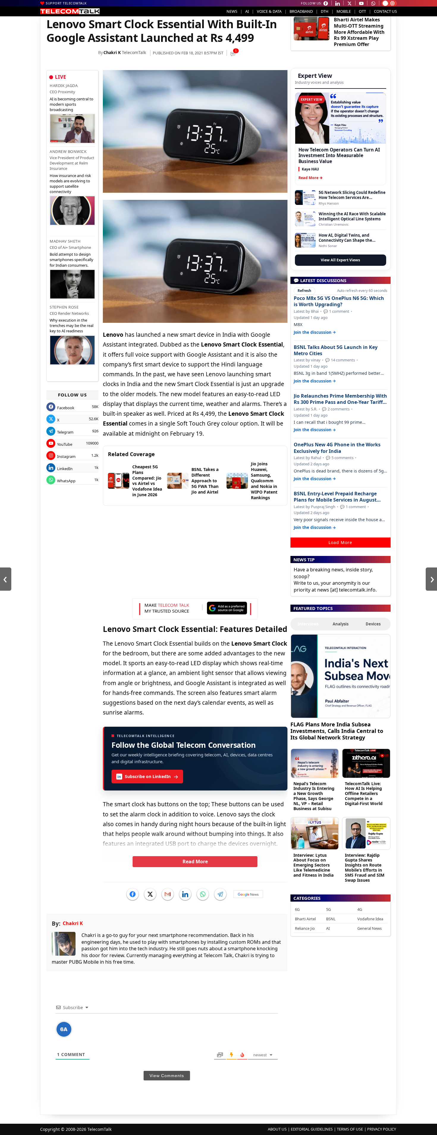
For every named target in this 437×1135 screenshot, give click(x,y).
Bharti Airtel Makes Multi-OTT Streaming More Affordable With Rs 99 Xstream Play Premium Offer (359, 32)
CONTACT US (385, 11)
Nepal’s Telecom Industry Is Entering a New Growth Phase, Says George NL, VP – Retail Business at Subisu (313, 796)
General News (369, 928)
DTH (324, 11)
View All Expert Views (340, 260)
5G (328, 909)
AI (247, 11)
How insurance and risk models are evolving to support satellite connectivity (70, 184)
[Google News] (248, 894)
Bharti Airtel (305, 918)
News (232, 11)
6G (297, 909)
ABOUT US (277, 1129)
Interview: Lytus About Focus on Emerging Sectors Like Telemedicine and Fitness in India (313, 865)
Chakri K (112, 52)
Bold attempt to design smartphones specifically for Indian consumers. (71, 260)
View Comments (167, 1075)
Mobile (344, 11)
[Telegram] (220, 894)
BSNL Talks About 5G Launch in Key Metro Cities (336, 350)
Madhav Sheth (65, 241)
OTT (362, 11)
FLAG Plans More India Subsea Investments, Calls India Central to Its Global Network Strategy (336, 731)
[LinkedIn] (185, 894)
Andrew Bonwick (68, 151)
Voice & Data (269, 11)
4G (359, 909)
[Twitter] (150, 894)
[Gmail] (168, 894)
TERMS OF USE (350, 1129)
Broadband (301, 11)
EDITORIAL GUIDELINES (312, 1129)
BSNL (331, 918)
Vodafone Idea (370, 918)
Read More (195, 861)
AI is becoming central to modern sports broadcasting (71, 104)
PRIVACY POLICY (381, 1129)
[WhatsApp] (203, 894)
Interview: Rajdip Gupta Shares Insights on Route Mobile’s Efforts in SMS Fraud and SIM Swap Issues (364, 867)
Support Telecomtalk (66, 3)
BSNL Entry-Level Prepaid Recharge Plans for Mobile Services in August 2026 (335, 497)
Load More (340, 542)
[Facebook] (133, 894)
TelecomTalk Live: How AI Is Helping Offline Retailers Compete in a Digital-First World (364, 793)
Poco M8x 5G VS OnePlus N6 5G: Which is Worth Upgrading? (339, 301)
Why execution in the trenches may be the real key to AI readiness (71, 325)
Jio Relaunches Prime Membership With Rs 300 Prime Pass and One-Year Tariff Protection (340, 399)
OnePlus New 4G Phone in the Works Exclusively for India (337, 448)
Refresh (304, 290)
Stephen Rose (64, 307)
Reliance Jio (305, 928)
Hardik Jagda (64, 85)
